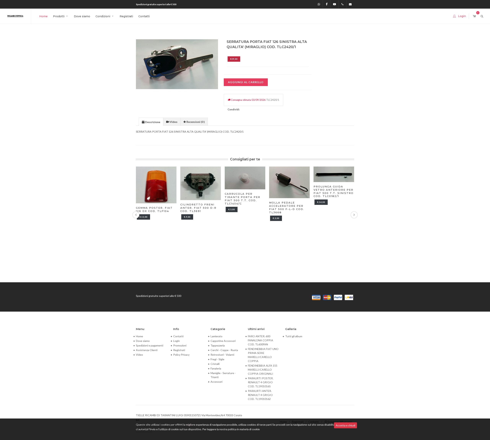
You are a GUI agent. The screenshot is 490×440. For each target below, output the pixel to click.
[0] (474, 16)
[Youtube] (334, 4)
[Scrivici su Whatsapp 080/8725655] (319, 4)
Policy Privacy (181, 354)
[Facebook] (327, 4)
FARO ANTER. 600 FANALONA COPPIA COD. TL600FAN (260, 340)
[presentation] (151, 122)
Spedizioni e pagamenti (149, 345)
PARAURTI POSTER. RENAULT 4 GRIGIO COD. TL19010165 (260, 382)
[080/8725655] (342, 4)
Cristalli (215, 363)
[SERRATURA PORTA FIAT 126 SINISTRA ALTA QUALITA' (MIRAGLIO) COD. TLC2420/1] (177, 64)
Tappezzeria (218, 345)
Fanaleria (216, 368)
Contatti (178, 336)
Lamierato (216, 336)
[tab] (151, 122)
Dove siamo (143, 340)
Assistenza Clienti (147, 350)
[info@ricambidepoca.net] (350, 4)
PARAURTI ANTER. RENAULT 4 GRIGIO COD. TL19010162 (260, 395)
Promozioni (179, 345)
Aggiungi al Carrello (246, 82)
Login (176, 340)
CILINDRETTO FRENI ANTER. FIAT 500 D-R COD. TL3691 (164, 208)
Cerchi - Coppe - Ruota (224, 350)
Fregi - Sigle (217, 359)
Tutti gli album (293, 336)
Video (139, 354)
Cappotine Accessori (223, 340)
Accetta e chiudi (345, 425)
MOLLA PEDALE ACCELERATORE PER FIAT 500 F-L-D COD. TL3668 (252, 207)
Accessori (216, 381)
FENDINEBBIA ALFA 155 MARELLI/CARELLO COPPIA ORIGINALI (262, 369)
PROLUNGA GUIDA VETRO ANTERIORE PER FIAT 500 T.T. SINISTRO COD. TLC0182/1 (299, 191)
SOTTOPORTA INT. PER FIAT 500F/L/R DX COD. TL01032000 (343, 195)
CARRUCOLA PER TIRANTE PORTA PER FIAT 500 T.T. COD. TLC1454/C (208, 198)
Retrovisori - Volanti (222, 354)
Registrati (179, 350)
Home (139, 336)
